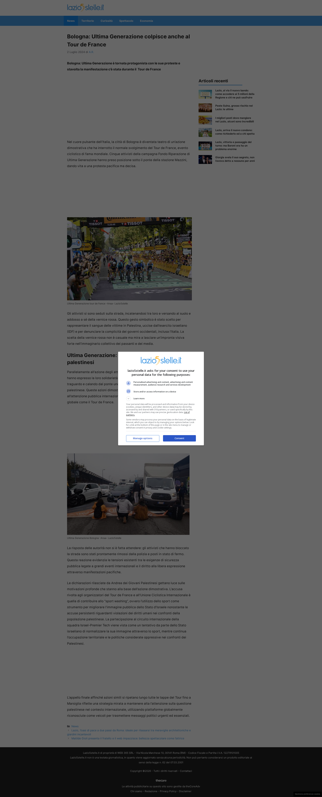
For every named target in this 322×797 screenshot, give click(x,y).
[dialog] (161, 398)
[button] (161, 398)
